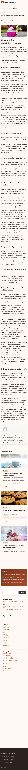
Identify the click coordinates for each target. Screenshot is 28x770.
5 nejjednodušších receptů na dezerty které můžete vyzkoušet (13, 546)
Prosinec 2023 (6, 637)
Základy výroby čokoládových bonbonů (13, 601)
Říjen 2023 (5, 640)
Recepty (4, 12)
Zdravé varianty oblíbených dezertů (12, 609)
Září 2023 (5, 642)
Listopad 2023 (6, 639)
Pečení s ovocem (7, 663)
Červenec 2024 (7, 626)
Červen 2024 (6, 627)
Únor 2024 (5, 634)
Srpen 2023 (6, 644)
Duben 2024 (6, 631)
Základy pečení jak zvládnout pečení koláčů (14, 606)
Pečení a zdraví (7, 655)
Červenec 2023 (6, 645)
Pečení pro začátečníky (9, 658)
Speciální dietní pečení (8, 668)
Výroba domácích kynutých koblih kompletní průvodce (12, 474)
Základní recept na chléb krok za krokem (13, 608)
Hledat (4, 590)
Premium (5, 665)
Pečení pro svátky (7, 657)
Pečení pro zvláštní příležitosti (10, 660)
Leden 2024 (6, 635)
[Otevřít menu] (25, 2)
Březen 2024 (6, 632)
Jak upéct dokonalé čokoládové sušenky (14, 510)
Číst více (5, 486)
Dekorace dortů (7, 653)
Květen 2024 (6, 629)
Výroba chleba (6, 670)
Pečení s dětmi (6, 661)
